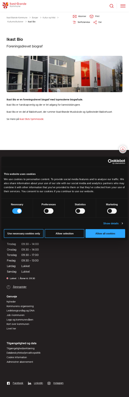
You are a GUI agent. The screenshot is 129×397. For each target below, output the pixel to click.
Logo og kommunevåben (20, 320)
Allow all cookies (105, 233)
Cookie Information (17, 357)
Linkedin (38, 383)
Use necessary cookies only (23, 233)
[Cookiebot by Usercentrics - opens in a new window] (110, 161)
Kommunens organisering (20, 306)
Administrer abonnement (20, 362)
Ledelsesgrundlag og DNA (21, 311)
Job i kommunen (16, 315)
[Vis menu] (122, 6)
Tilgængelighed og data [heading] (21, 343)
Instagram (58, 383)
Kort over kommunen (18, 324)
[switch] (48, 211)
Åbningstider (20, 287)
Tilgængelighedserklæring (20, 348)
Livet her (11, 329)
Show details (111, 223)
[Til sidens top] (122, 149)
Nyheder (11, 302)
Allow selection (65, 233)
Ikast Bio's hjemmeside (31, 119)
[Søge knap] (111, 6)
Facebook (18, 383)
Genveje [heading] (12, 296)
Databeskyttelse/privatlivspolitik (24, 353)
